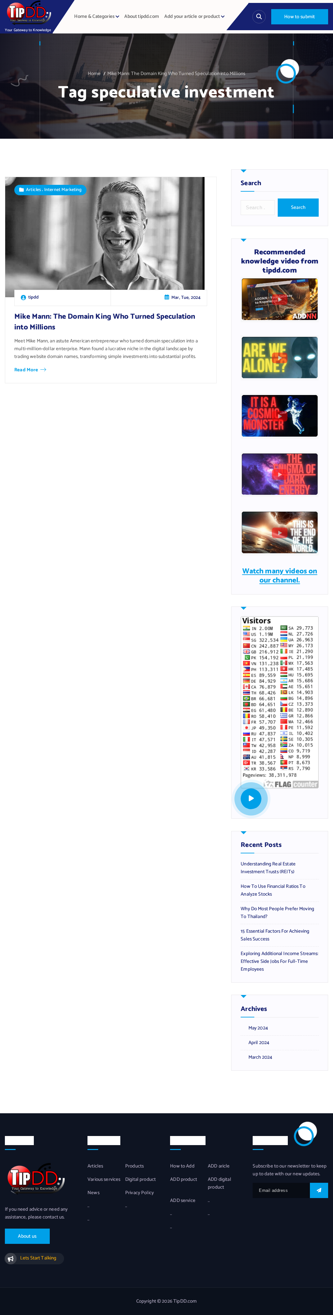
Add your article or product (192, 16)
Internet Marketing (63, 190)
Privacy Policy (139, 1193)
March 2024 (260, 1057)
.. (88, 1206)
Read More (26, 370)
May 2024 (258, 1028)
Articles (33, 190)
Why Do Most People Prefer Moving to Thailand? (277, 913)
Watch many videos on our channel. (279, 575)
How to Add (182, 1166)
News (93, 1193)
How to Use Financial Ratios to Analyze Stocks (273, 890)
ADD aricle (219, 1166)
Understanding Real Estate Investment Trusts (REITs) (268, 868)
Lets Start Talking (38, 1258)
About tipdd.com (141, 16)
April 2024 (258, 1043)
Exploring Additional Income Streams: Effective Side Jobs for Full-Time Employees (279, 961)
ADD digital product (219, 1183)
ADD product (183, 1179)
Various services (103, 1179)
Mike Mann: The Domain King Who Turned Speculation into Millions (176, 74)
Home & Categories (94, 16)
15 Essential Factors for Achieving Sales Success (275, 935)
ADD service (182, 1201)
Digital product (140, 1179)
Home (94, 74)
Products (134, 1166)
